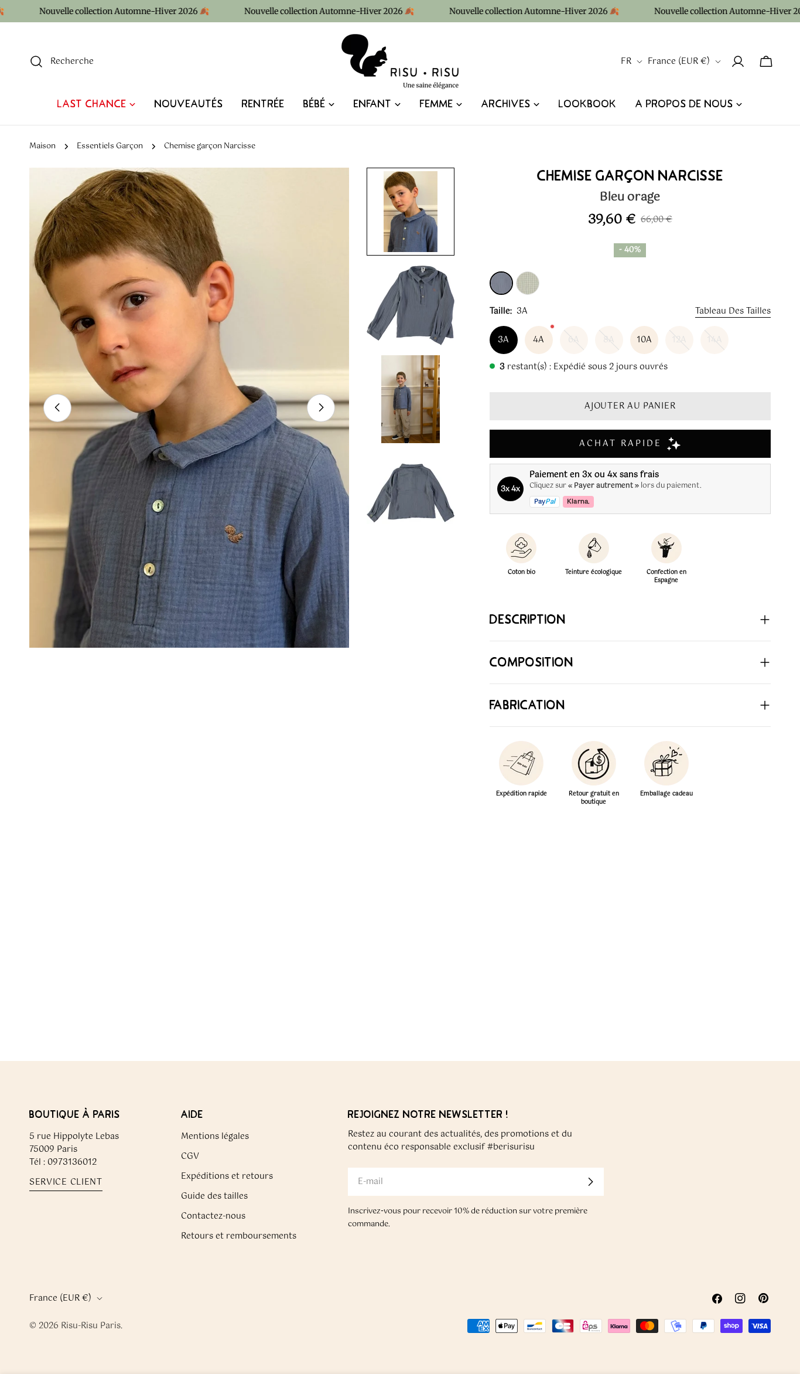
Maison (42, 146)
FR (626, 62)
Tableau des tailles (733, 311)
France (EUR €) (679, 62)
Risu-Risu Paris (91, 1326)
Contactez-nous (213, 1216)
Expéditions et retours (227, 1176)
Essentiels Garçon (110, 146)
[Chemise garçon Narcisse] (501, 283)
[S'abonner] (590, 1181)
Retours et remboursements (238, 1236)
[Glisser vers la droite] (321, 407)
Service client (65, 1182)
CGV (190, 1156)
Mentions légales (215, 1137)
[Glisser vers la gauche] (57, 407)
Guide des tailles (214, 1196)
